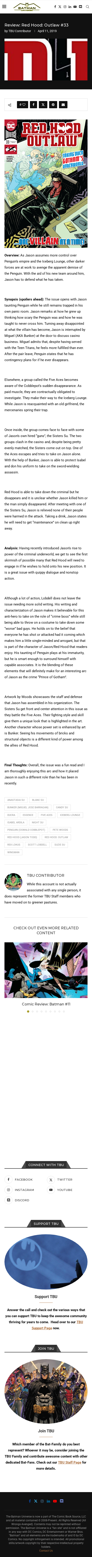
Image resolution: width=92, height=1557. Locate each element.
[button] (8, 977)
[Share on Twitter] (43, 104)
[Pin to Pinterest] (53, 104)
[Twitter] (59, 6)
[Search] (87, 6)
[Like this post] (23, 104)
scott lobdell (37, 844)
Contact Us (46, 1550)
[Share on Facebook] (33, 104)
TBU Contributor (19, 31)
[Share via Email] (63, 104)
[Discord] (80, 6)
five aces (46, 815)
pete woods (60, 829)
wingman (13, 852)
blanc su (38, 800)
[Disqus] (46, 1077)
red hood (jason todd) (22, 837)
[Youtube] (75, 6)
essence (28, 815)
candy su (62, 807)
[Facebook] (55, 6)
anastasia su (16, 800)
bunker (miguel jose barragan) (27, 807)
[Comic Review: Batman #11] (46, 970)
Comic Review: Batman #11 (46, 1004)
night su (37, 822)
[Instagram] (65, 6)
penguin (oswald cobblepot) (26, 829)
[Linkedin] (70, 6)
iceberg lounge (70, 815)
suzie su (59, 844)
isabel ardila (15, 822)
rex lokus (13, 844)
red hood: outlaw (56, 837)
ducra (11, 815)
